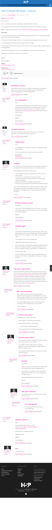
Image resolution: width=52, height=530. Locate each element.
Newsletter (20, 475)
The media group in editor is (26, 337)
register (7, 78)
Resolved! (24, 361)
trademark (27, 489)
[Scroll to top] (26, 495)
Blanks (35, 342)
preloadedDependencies (27, 275)
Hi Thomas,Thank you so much (24, 203)
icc (3, 86)
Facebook (20, 469)
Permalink (4, 91)
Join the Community (38, 472)
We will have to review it (18, 85)
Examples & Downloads (6, 470)
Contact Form (21, 474)
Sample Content (19, 142)
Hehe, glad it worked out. (29, 391)
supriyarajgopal (11, 15)
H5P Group (34, 489)
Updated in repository (21, 419)
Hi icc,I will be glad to (21, 100)
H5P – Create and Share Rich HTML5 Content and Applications (26, 2)
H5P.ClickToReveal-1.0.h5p (9, 65)
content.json (19, 156)
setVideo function (31, 283)
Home (2, 469)
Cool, (16, 448)
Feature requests (10, 18)
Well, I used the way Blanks (24, 291)
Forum (2, 475)
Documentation (5, 472)
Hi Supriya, (17, 163)
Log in (3, 78)
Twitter (19, 470)
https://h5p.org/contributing (28, 110)
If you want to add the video (22, 269)
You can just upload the (18, 129)
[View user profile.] (5, 85)
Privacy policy (21, 491)
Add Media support (20, 226)
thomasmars (6, 165)
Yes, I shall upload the (31, 404)
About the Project (38, 480)
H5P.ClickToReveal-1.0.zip (9, 69)
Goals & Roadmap (5, 474)
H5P (26, 485)
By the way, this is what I (25, 315)
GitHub (19, 472)
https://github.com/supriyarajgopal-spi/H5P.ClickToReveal (34, 29)
